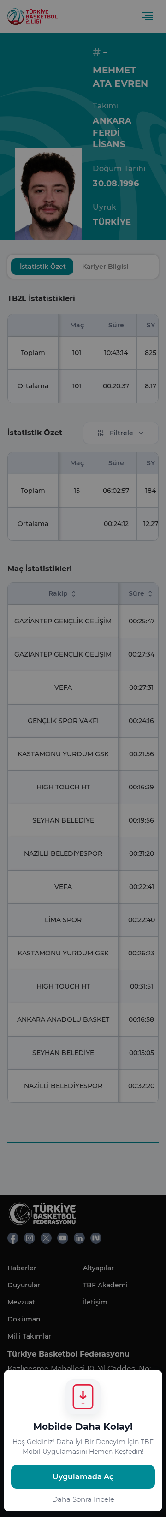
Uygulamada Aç (83, 1476)
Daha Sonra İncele (83, 1499)
